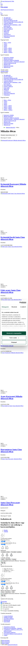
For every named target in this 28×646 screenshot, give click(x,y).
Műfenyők (6, 31)
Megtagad (14, 342)
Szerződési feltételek (9, 618)
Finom (2, 592)
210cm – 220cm (8, 48)
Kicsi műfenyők (8, 27)
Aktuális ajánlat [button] (4, 71)
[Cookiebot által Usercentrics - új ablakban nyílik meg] (19, 303)
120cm (5, 44)
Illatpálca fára (7, 64)
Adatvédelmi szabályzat (9, 632)
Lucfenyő (6, 33)
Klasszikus (8, 559)
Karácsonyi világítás (9, 57)
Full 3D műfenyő (8, 19)
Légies (2, 559)
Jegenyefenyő (7, 34)
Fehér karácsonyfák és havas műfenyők (13, 22)
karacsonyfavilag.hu (12, 644)
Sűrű (13, 592)
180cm (5, 46)
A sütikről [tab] (23, 307)
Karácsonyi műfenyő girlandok (11, 60)
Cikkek (5, 635)
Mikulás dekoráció (8, 59)
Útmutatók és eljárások (9, 627)
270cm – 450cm (8, 51)
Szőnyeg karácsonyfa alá (10, 63)
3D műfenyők (7, 17)
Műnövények (7, 67)
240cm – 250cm (8, 49)
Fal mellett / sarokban (16, 552)
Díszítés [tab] (6, 530)
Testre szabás (13, 337)
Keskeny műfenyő (8, 29)
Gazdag (14, 559)
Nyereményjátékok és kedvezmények (13, 633)
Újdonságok (7, 37)
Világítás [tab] (6, 531)
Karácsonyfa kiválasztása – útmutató (13, 628)
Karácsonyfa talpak (8, 66)
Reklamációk (7, 620)
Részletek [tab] (14, 307)
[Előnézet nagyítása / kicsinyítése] (3, 563)
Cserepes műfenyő (8, 23)
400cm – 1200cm (8, 52)
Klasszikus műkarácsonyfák (10, 20)
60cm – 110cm (7, 42)
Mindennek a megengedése (14, 333)
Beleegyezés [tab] (5, 307)
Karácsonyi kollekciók (9, 36)
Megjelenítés (4, 601)
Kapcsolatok (7, 621)
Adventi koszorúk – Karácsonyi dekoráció (14, 61)
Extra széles (7, 30)
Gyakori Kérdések (8, 616)
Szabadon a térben (5, 552)
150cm (5, 45)
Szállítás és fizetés (8, 617)
